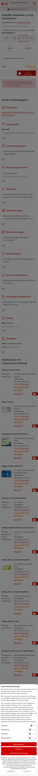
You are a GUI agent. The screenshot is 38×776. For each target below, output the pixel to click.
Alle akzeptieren (19, 744)
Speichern (19, 749)
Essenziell (4, 725)
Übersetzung (5, 730)
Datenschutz (11, 771)
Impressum (27, 771)
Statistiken (4, 734)
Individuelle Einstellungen (19, 753)
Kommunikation (6, 738)
